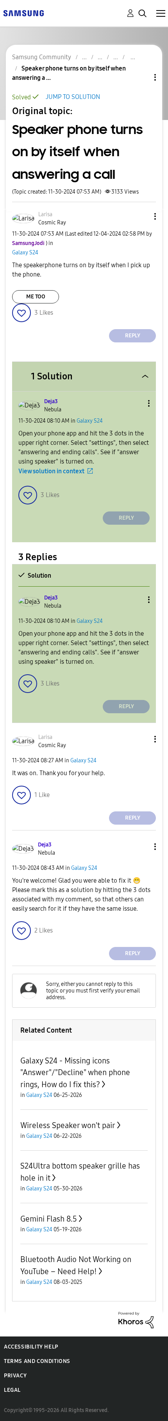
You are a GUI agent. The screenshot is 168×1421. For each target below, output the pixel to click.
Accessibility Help (31, 1346)
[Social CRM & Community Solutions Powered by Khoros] (136, 1319)
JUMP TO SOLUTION (73, 96)
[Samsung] (23, 12)
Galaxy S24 (25, 252)
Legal (12, 1390)
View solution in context (51, 471)
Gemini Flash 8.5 (48, 1219)
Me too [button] (35, 296)
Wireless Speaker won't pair (67, 1125)
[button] (142, 216)
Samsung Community (41, 57)
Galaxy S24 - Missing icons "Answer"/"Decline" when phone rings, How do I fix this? (75, 1072)
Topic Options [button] (142, 77)
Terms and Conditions (37, 1361)
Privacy (15, 1375)
